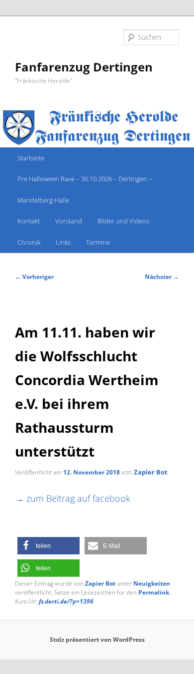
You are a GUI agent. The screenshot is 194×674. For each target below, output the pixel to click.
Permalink (153, 592)
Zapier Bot (151, 472)
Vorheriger (34, 276)
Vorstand (68, 220)
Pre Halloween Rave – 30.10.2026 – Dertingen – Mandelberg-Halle (84, 189)
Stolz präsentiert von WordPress (97, 639)
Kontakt (28, 220)
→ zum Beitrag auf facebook (72, 498)
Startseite (30, 157)
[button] (48, 545)
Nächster (162, 276)
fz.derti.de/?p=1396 (66, 601)
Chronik (28, 242)
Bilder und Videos (123, 220)
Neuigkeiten (151, 583)
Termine (98, 242)
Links (63, 242)
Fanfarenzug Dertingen (84, 67)
